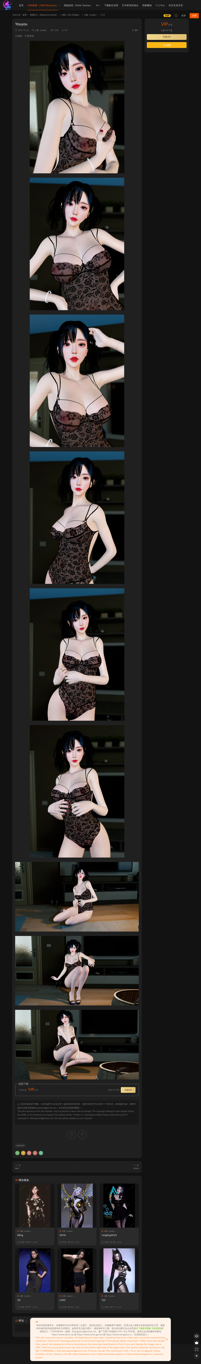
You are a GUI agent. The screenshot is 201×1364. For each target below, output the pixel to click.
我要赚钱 (147, 5)
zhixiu (136, 1168)
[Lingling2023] (119, 1206)
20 (18, 1300)
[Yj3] (119, 1270)
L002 (63, 1300)
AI (97, 5)
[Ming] (34, 1206)
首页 (21, 5)
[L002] (77, 1270)
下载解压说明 (111, 5)
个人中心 (160, 5)
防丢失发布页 (176, 5)
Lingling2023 (109, 1235)
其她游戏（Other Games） (78, 5)
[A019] (77, 1206)
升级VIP (128, 1090)
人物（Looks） (41, 30)
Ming (20, 1235)
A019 (63, 1235)
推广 (137, 30)
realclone (20, 1145)
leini (17, 1168)
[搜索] (176, 15)
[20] (34, 1270)
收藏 (167, 45)
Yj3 (103, 1300)
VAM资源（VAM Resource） (42, 5)
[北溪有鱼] (7, 5)
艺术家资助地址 (130, 5)
